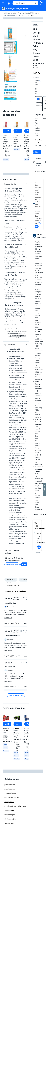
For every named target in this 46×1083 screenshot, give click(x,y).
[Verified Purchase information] (21, 598)
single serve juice (10, 819)
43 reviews (17, 560)
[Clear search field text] (32, 3)
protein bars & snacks (12, 797)
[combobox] (25, 3)
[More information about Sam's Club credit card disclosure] (40, 223)
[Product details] (26, 184)
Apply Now (37, 226)
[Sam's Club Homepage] (9, 3)
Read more (8, 618)
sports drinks (9, 810)
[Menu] (3, 3)
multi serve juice (10, 814)
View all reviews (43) (16, 695)
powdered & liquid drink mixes (15, 806)
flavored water (9, 823)
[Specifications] (26, 344)
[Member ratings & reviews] (26, 551)
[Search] (35, 3)
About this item (10, 179)
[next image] (10, 101)
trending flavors (10, 793)
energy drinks (9, 802)
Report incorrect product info (17, 336)
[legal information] (40, 80)
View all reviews (12, 564)
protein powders (10, 789)
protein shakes (9, 785)
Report (25, 623)
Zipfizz (35, 25)
